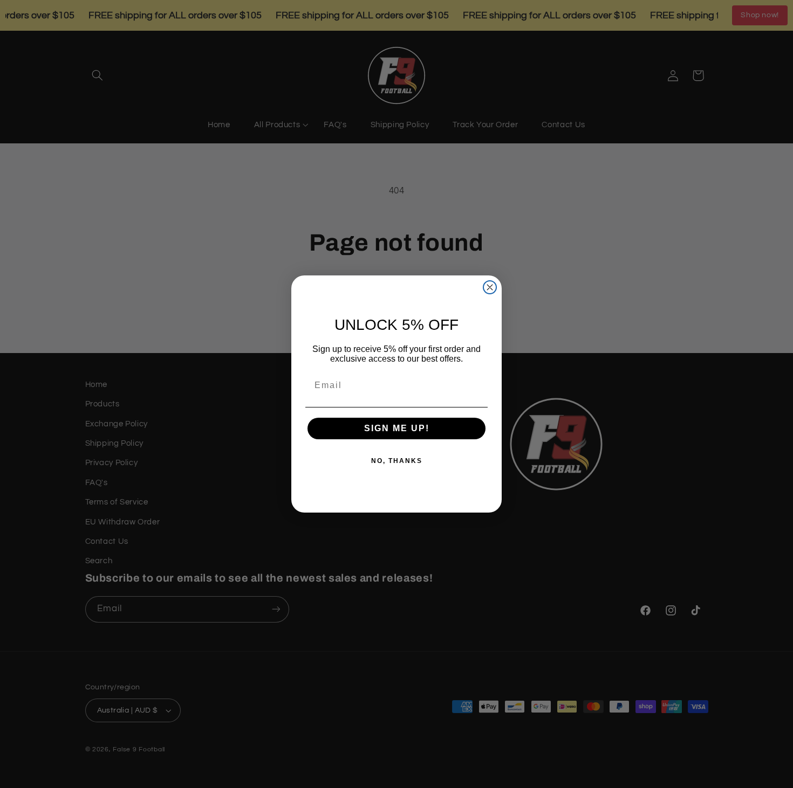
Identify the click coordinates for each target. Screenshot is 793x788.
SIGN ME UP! (396, 428)
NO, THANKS (396, 461)
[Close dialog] (489, 287)
